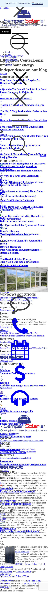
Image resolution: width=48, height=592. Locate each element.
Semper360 (30, 348)
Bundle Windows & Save (21, 300)
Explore (8, 64)
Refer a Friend (6, 348)
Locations (4, 342)
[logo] (24, 26)
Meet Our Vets (11, 59)
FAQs (26, 342)
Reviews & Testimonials (19, 333)
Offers (8, 54)
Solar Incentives (19, 348)
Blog (10, 342)
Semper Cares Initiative (34, 336)
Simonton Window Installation (13, 298)
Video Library (18, 342)
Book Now (4, 8)
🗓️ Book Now (37, 3)
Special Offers (41, 348)
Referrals (9, 62)
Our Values (4, 333)
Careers (12, 354)
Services (8, 52)
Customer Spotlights (15, 336)
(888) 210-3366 (6, 361)
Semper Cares (11, 57)
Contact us (4, 354)
